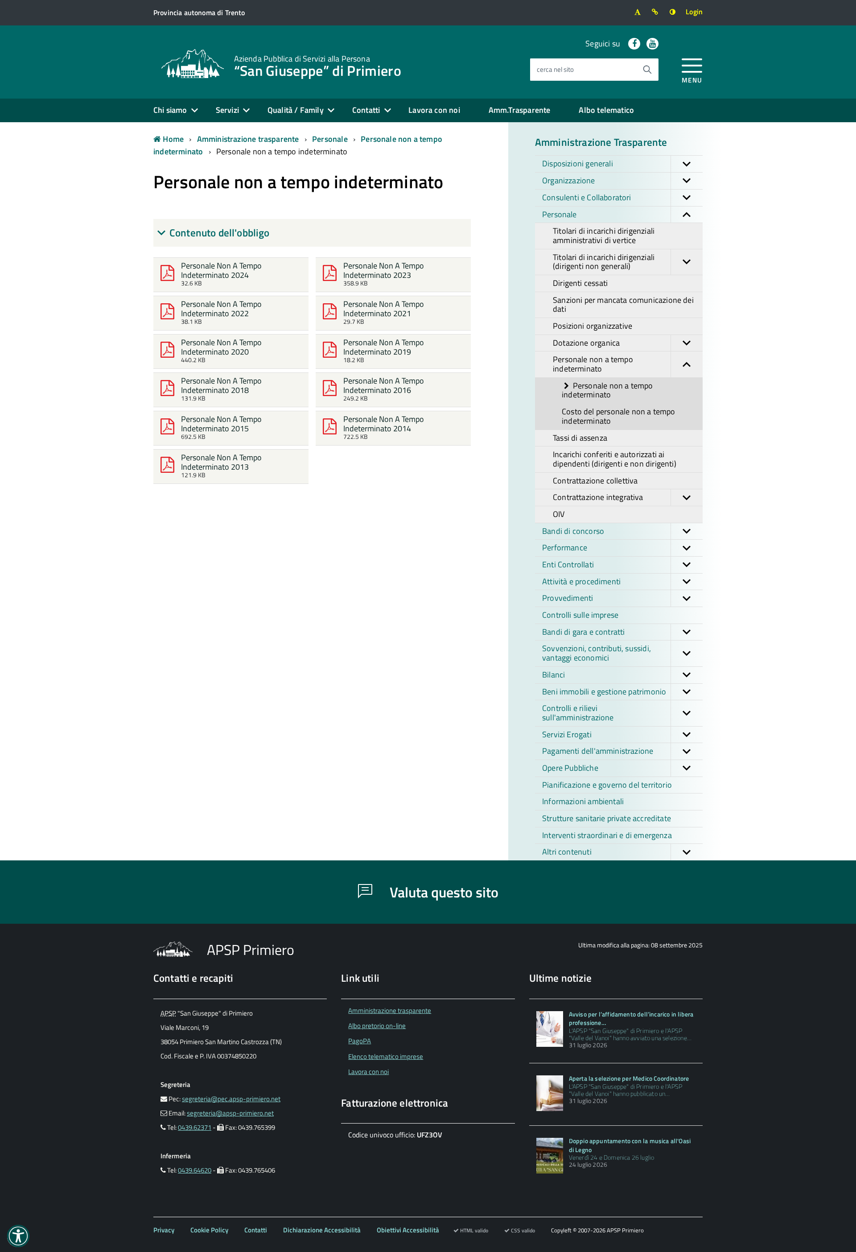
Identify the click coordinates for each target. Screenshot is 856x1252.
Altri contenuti (567, 852)
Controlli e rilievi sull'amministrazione (578, 712)
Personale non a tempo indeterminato (281, 151)
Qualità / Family (296, 110)
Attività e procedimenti (581, 581)
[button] (687, 164)
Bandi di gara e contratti (583, 632)
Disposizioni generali (577, 163)
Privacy (163, 1230)
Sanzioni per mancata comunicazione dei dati (623, 304)
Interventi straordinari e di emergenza (607, 835)
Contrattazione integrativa (598, 497)
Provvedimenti (567, 598)
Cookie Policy (209, 1230)
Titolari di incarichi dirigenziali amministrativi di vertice (603, 235)
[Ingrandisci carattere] (637, 12)
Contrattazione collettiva (595, 481)
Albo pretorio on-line (377, 1026)
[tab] (312, 233)
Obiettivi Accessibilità (408, 1230)
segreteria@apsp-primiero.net (230, 1113)
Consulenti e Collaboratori (586, 197)
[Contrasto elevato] (672, 12)
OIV (559, 514)
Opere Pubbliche (570, 768)
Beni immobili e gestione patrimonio (604, 692)
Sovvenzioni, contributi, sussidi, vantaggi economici (596, 653)
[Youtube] (652, 43)
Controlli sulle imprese (580, 615)
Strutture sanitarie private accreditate (606, 818)
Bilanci (553, 675)
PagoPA (359, 1041)
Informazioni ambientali (583, 801)
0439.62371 (194, 1127)
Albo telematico (606, 110)
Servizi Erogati (567, 734)
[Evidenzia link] (655, 12)
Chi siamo (170, 110)
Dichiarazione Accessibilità (322, 1230)
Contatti (366, 110)
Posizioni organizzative (592, 326)
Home (172, 139)
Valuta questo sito (442, 892)
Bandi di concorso (573, 531)
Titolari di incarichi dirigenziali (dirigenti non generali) (603, 262)
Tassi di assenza (580, 438)
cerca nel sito (555, 69)
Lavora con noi (434, 110)
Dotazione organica (586, 343)
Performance (564, 547)
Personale (330, 139)
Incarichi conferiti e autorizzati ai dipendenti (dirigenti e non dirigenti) (614, 459)
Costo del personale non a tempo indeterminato (618, 416)
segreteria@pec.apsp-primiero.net (231, 1099)
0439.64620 (194, 1170)
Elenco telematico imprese (385, 1056)
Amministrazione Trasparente (601, 142)
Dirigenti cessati (580, 283)
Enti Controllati (568, 564)
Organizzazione (568, 180)
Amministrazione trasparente (248, 139)
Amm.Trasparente (520, 110)
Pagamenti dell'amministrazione (597, 751)
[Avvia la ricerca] (647, 69)
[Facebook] (634, 43)
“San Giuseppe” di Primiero (317, 65)
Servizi (227, 110)
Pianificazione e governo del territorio (607, 785)
